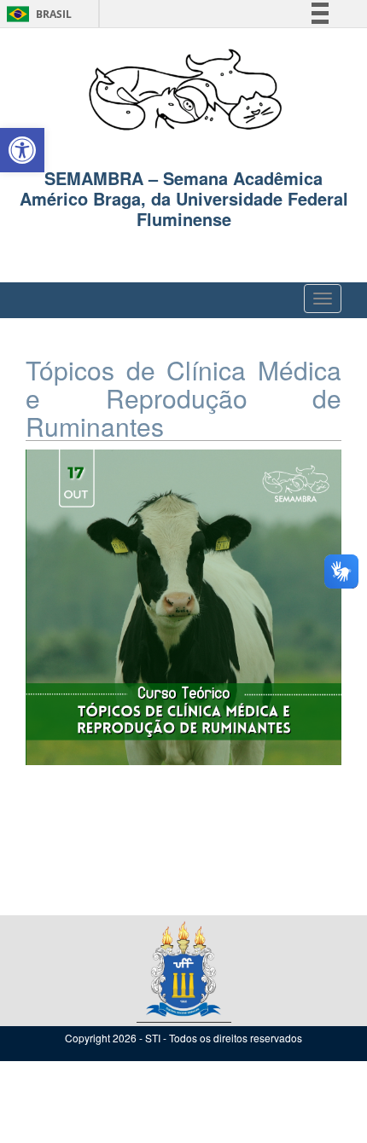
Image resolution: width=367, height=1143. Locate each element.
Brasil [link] (36, 14)
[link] (22, 150)
